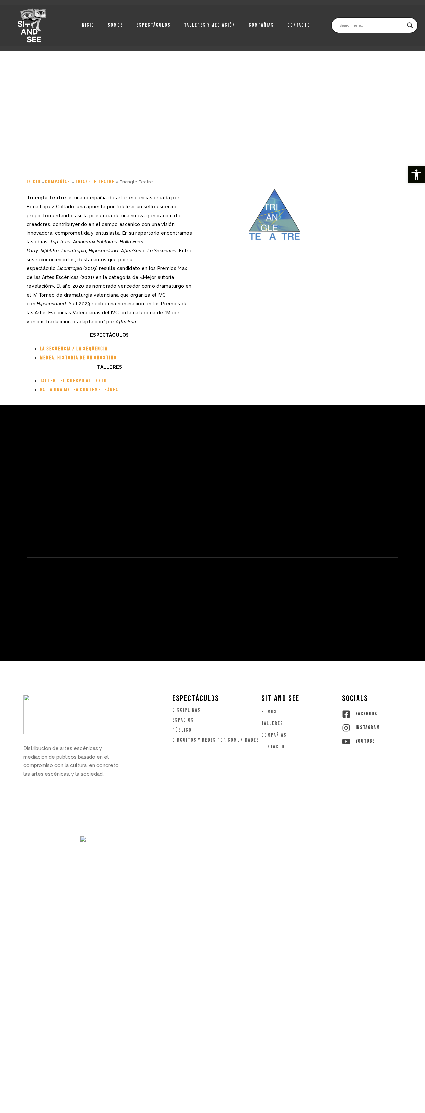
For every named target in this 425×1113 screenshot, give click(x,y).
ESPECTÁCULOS (153, 25)
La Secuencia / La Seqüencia (74, 349)
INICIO (87, 25)
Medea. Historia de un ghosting (78, 358)
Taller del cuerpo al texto (73, 381)
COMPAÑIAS (261, 25)
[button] (416, 174)
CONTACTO (298, 25)
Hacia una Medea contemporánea (79, 390)
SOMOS (115, 25)
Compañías (57, 182)
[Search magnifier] (410, 25)
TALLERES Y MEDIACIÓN (209, 25)
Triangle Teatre (95, 182)
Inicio (34, 182)
